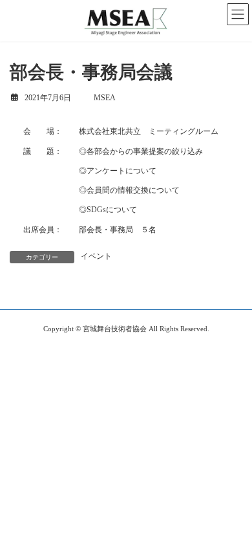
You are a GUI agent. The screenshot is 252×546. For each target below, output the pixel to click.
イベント (96, 256)
